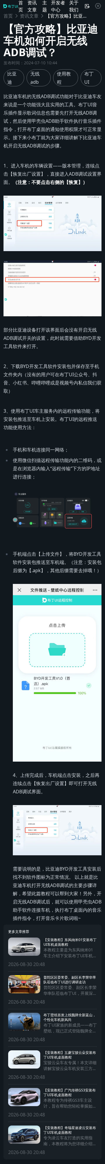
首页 (8, 16)
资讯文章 (29, 16)
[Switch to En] (87, 6)
